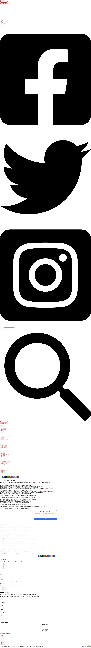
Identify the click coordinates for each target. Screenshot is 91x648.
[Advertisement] (45, 12)
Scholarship (2, 613)
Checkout (2, 437)
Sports (2, 615)
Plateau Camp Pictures (36, 543)
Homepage (2, 449)
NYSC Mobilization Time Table (5, 461)
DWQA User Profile (4, 447)
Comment (2, 568)
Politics (2, 609)
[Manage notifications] (89, 646)
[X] (6, 477)
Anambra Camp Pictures (49, 488)
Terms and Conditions (4, 470)
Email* (1, 574)
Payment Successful (4, 463)
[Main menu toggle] (1, 426)
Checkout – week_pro (4, 439)
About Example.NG (4, 428)
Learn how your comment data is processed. (19, 585)
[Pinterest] (10, 477)
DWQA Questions (3, 446)
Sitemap (2, 24)
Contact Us (2, 440)
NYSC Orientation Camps (5, 462)
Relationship (2, 612)
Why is (43, 630)
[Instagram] (45, 326)
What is (43, 626)
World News (2, 618)
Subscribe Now (45, 518)
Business (46, 625)
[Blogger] (15, 477)
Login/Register (3, 452)
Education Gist (3, 602)
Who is (43, 629)
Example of (2, 603)
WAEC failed (3, 472)
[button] (45, 511)
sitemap (2, 469)
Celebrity (2, 637)
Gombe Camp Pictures (41, 506)
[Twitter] (45, 222)
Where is (43, 628)
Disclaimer (2, 444)
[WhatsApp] (8, 477)
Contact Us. (37, 596)
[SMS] (13, 477)
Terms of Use (3, 471)
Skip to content (2, 0)
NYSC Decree (3, 460)
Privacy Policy (3, 23)
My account (3, 455)
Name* (1, 570)
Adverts (2, 22)
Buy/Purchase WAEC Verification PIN (6, 436)
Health (2, 606)
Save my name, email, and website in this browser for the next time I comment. (13, 581)
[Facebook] (45, 131)
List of (43, 625)
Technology (2, 616)
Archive (2, 432)
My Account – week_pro (4, 457)
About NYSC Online (4, 429)
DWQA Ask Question (4, 445)
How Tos (43, 624)
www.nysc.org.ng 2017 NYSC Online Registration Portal (9, 473)
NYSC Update (3, 608)
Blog (1, 21)
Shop (46, 630)
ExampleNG (2, 4)
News (47, 624)
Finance (2, 605)
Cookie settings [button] (84, 646)
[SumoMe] (18, 477)
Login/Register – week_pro (5, 454)
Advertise (2, 430)
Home (2, 20)
